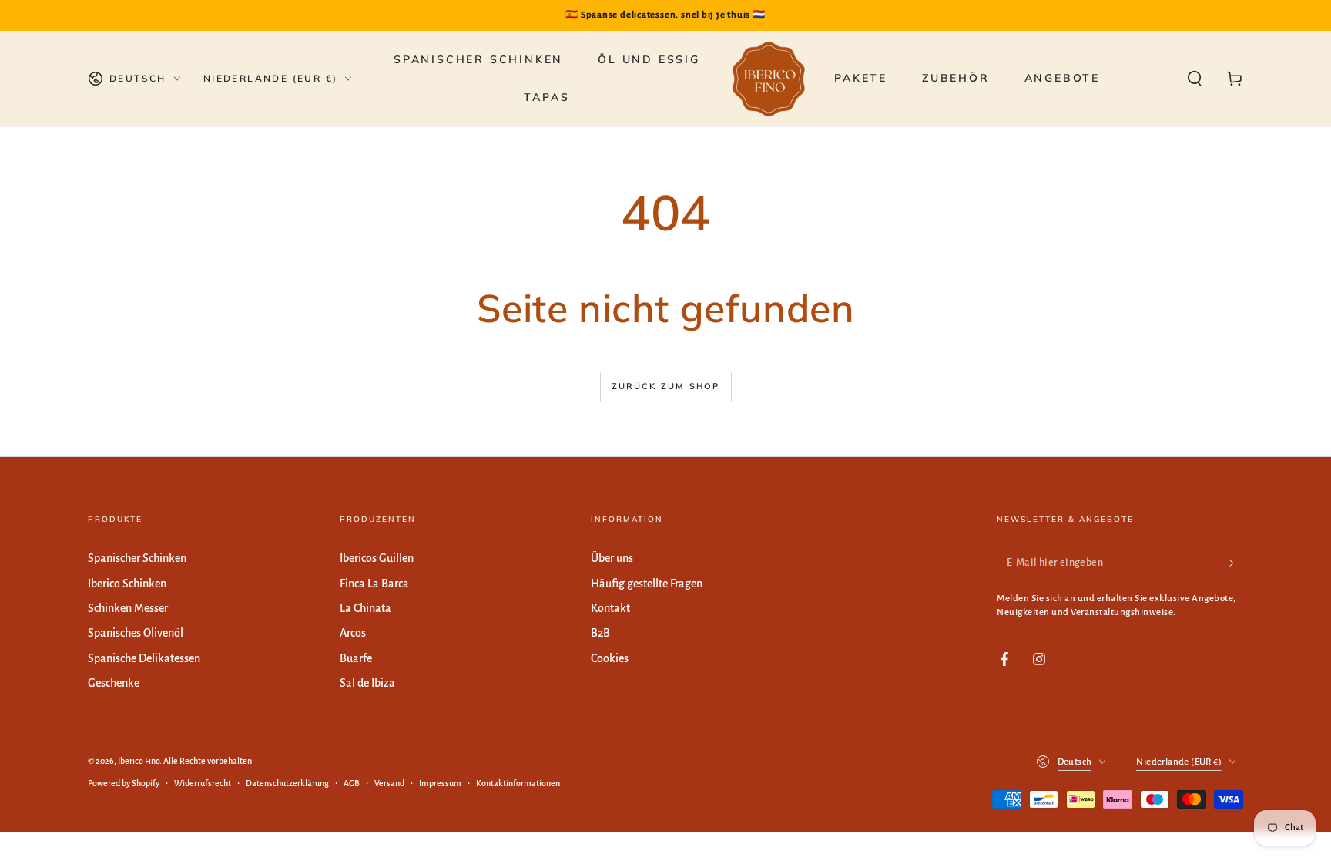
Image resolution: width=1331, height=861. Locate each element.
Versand (389, 783)
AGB (352, 783)
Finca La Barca (374, 583)
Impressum (440, 783)
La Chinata (365, 608)
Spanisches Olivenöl (135, 633)
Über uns (612, 558)
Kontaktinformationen (518, 783)
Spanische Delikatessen (144, 658)
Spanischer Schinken (137, 558)
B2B (600, 633)
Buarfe (356, 658)
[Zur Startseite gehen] (768, 78)
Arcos (353, 633)
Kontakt (610, 608)
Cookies (610, 658)
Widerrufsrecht (202, 783)
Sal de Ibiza (367, 683)
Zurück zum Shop (666, 386)
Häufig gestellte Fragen (646, 583)
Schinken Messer (128, 608)
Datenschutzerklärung (287, 783)
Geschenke (113, 683)
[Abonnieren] (1234, 563)
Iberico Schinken (127, 583)
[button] (1195, 79)
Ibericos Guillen (377, 558)
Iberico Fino (138, 760)
